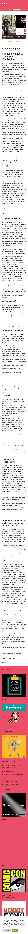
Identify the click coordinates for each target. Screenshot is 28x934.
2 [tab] (9, 41)
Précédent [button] (3, 27)
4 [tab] (13, 41)
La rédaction (20, 1)
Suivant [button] (24, 27)
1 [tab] (7, 41)
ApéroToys (4, 3)
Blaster (3, 765)
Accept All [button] (15, 930)
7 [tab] (18, 41)
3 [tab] (11, 41)
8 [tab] (20, 41)
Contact (14, 1)
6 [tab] (16, 41)
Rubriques (8, 1)
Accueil (3, 1)
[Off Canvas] (2, 9)
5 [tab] (14, 41)
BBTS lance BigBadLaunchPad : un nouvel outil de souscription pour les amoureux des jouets (14, 776)
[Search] (14, 5)
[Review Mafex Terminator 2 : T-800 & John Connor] (14, 27)
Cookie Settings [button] (6, 930)
